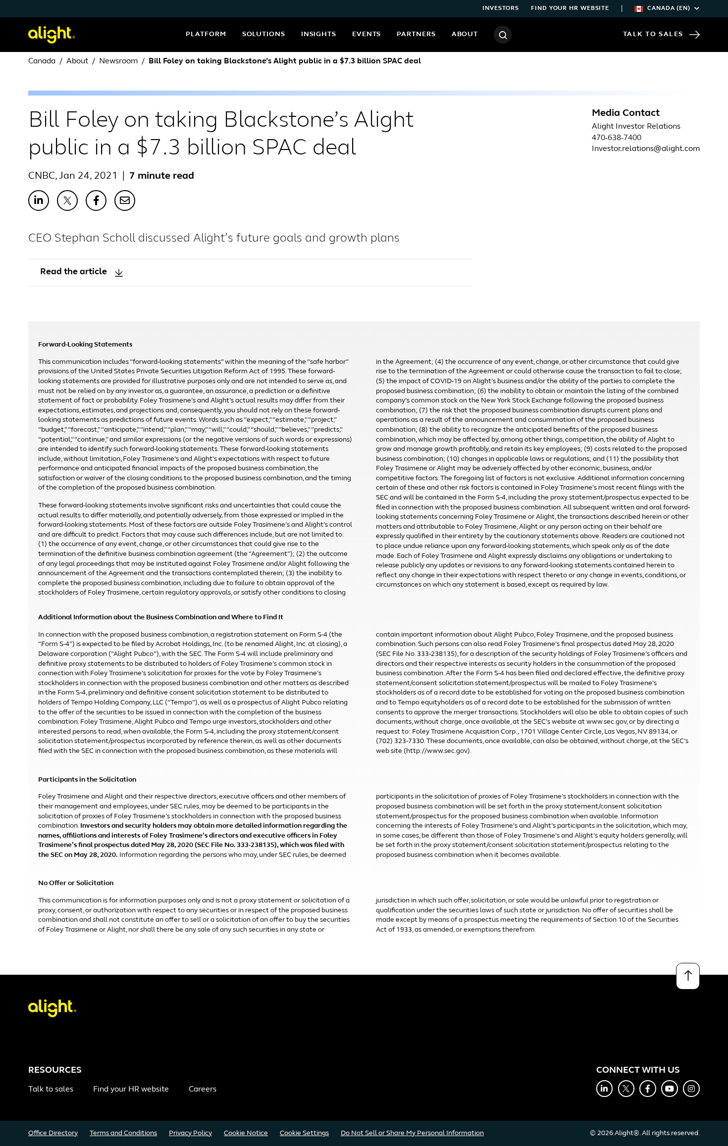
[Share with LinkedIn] (38, 200)
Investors (500, 8)
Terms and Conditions (123, 1133)
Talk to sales (50, 1090)
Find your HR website (570, 8)
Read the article (73, 272)
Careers (202, 1090)
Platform (206, 34)
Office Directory (53, 1133)
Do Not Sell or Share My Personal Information (412, 1133)
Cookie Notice (246, 1133)
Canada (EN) (668, 8)
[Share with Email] (124, 200)
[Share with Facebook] (96, 200)
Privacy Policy (190, 1133)
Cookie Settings (304, 1133)
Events (366, 34)
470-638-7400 (616, 138)
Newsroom (118, 61)
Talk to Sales (653, 34)
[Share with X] (67, 200)
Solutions (263, 34)
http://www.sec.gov (437, 751)
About (465, 34)
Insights (318, 34)
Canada (41, 61)
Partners (416, 34)
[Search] (503, 35)
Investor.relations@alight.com (646, 149)
